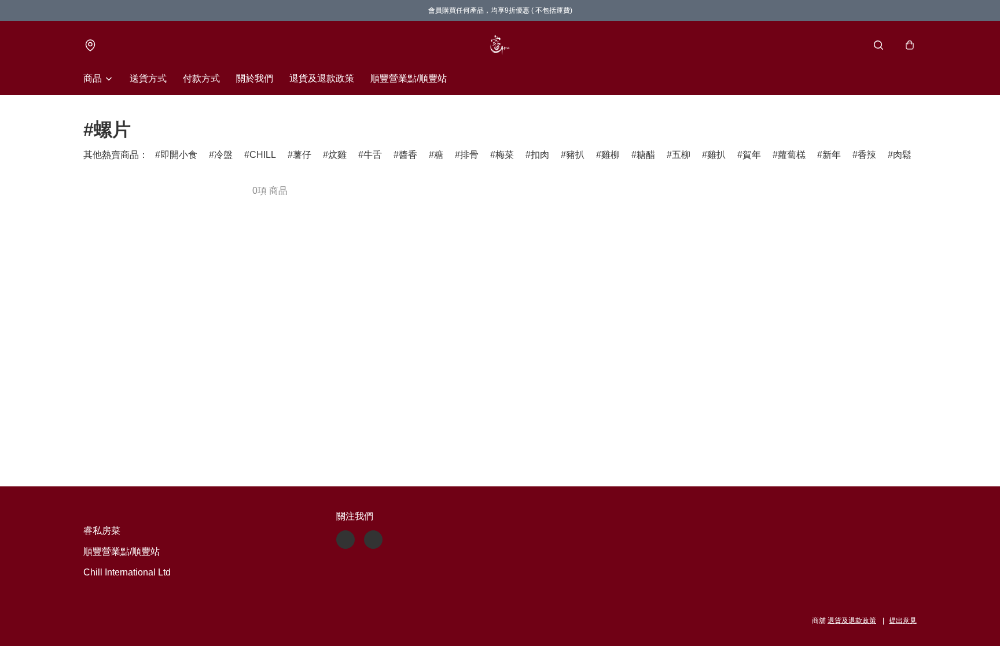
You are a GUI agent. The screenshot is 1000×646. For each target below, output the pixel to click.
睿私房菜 (101, 531)
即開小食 (178, 155)
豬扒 (575, 155)
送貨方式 (148, 78)
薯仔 (302, 155)
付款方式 (201, 78)
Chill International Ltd (127, 572)
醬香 (408, 155)
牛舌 (372, 155)
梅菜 (504, 155)
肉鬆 (902, 155)
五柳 (681, 155)
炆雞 (337, 155)
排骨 (469, 155)
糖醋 (646, 155)
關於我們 (254, 78)
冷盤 (223, 155)
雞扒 (716, 155)
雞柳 (610, 155)
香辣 (867, 155)
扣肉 (540, 155)
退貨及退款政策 (321, 78)
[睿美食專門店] (500, 45)
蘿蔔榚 (792, 155)
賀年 (751, 155)
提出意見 (903, 621)
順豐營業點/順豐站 (408, 78)
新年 (831, 155)
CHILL (262, 155)
